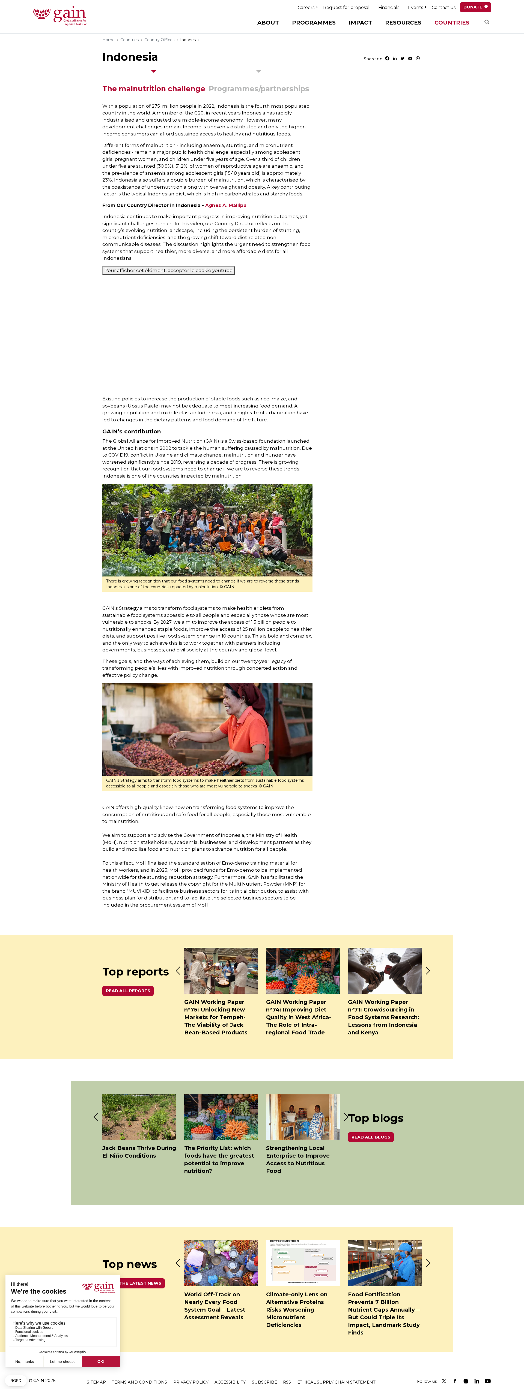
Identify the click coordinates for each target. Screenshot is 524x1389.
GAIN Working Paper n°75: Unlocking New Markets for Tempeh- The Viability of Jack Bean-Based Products (216, 1017)
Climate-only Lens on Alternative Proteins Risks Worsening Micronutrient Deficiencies (296, 1309)
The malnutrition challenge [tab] (153, 88)
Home (108, 39)
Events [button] (415, 7)
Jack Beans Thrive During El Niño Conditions (139, 1152)
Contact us (443, 7)
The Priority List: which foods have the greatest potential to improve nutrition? (219, 1159)
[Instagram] (465, 1381)
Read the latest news (133, 1283)
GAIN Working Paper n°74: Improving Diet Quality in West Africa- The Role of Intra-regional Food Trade (298, 1017)
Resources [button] (403, 22)
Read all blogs (371, 1137)
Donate (472, 7)
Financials (388, 7)
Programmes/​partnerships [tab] (259, 88)
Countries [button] (451, 22)
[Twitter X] (444, 1381)
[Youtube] (487, 1381)
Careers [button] (306, 7)
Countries (129, 39)
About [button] (268, 22)
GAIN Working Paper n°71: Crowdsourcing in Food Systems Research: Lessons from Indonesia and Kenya (383, 1017)
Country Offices (159, 39)
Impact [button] (360, 22)
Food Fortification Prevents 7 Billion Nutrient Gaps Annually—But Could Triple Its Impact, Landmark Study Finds (384, 1313)
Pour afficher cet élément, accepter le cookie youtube (169, 270)
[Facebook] (454, 1381)
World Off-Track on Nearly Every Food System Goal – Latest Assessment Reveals (214, 1306)
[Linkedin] (476, 1381)
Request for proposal (346, 7)
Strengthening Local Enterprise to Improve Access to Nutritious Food (298, 1159)
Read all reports (128, 990)
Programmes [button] (314, 22)
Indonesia (189, 39)
